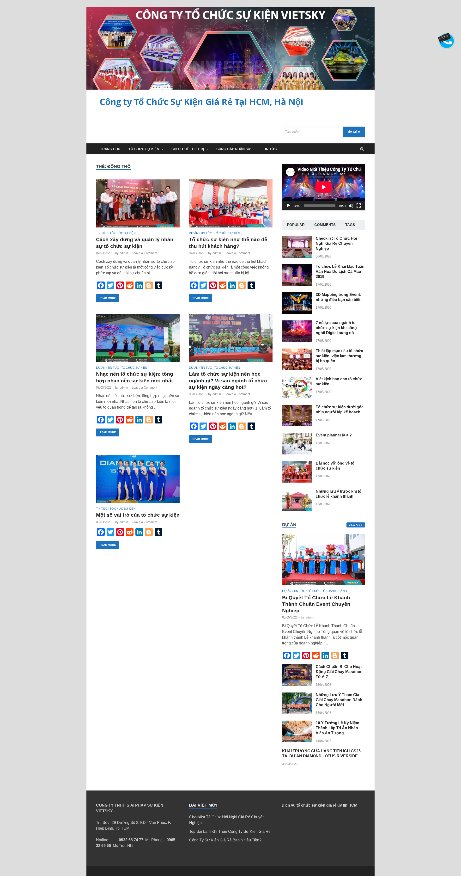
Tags (350, 225)
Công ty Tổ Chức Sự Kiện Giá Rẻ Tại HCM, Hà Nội (201, 102)
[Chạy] (288, 205)
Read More (108, 298)
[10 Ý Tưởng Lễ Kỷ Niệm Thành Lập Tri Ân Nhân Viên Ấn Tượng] (297, 741)
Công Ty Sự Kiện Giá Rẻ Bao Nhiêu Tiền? (225, 840)
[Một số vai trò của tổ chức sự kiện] (138, 481)
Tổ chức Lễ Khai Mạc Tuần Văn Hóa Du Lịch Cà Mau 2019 (340, 271)
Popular (296, 225)
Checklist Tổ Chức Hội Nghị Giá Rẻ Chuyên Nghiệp (336, 243)
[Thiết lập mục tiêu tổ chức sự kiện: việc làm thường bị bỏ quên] (297, 369)
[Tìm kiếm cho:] (323, 132)
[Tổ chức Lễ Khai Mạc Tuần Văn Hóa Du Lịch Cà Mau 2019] (297, 284)
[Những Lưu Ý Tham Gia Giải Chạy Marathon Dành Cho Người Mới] (297, 713)
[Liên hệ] (446, 39)
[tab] (295, 225)
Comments (325, 225)
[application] (323, 187)
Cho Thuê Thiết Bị (187, 149)
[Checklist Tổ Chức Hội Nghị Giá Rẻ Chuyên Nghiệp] (297, 256)
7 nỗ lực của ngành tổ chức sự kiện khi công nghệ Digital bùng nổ (336, 328)
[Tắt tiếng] (351, 205)
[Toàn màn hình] (358, 205)
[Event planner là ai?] (297, 453)
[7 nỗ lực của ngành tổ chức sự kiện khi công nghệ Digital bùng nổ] (297, 341)
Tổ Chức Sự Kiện (143, 149)
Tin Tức (270, 149)
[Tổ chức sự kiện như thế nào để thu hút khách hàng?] (231, 205)
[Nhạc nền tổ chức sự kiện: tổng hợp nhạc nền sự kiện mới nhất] (138, 340)
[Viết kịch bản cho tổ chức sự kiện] (297, 397)
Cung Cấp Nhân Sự (233, 149)
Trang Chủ (110, 149)
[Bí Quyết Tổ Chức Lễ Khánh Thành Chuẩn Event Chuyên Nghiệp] (323, 586)
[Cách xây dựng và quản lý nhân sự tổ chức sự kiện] (138, 205)
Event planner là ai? (334, 435)
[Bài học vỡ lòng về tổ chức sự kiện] (297, 481)
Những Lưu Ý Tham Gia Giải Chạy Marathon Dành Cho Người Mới (339, 700)
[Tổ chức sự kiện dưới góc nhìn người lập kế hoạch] (297, 425)
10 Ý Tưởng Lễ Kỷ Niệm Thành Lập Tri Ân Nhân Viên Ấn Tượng (337, 728)
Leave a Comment (144, 253)
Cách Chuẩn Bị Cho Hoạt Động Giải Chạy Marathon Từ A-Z (339, 672)
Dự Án (193, 233)
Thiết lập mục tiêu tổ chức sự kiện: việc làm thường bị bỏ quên (339, 356)
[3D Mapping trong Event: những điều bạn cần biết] (297, 313)
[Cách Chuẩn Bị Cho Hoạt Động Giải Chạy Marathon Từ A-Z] (297, 685)
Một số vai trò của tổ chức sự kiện (138, 515)
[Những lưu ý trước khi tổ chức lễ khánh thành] (297, 509)
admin (124, 253)
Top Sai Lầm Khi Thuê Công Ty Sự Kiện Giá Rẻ (230, 831)
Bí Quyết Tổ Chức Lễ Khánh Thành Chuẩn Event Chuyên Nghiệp (316, 604)
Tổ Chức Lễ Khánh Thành (327, 591)
